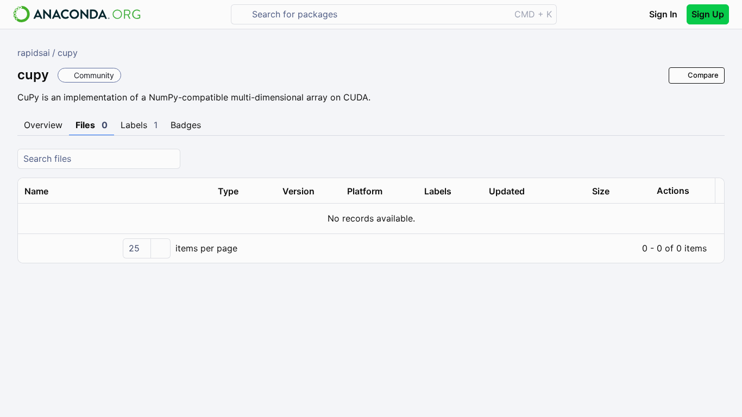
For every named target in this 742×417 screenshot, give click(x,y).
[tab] (43, 125)
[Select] (160, 248)
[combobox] (378, 14)
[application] (371, 248)
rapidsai (33, 52)
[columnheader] (114, 191)
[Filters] (715, 159)
